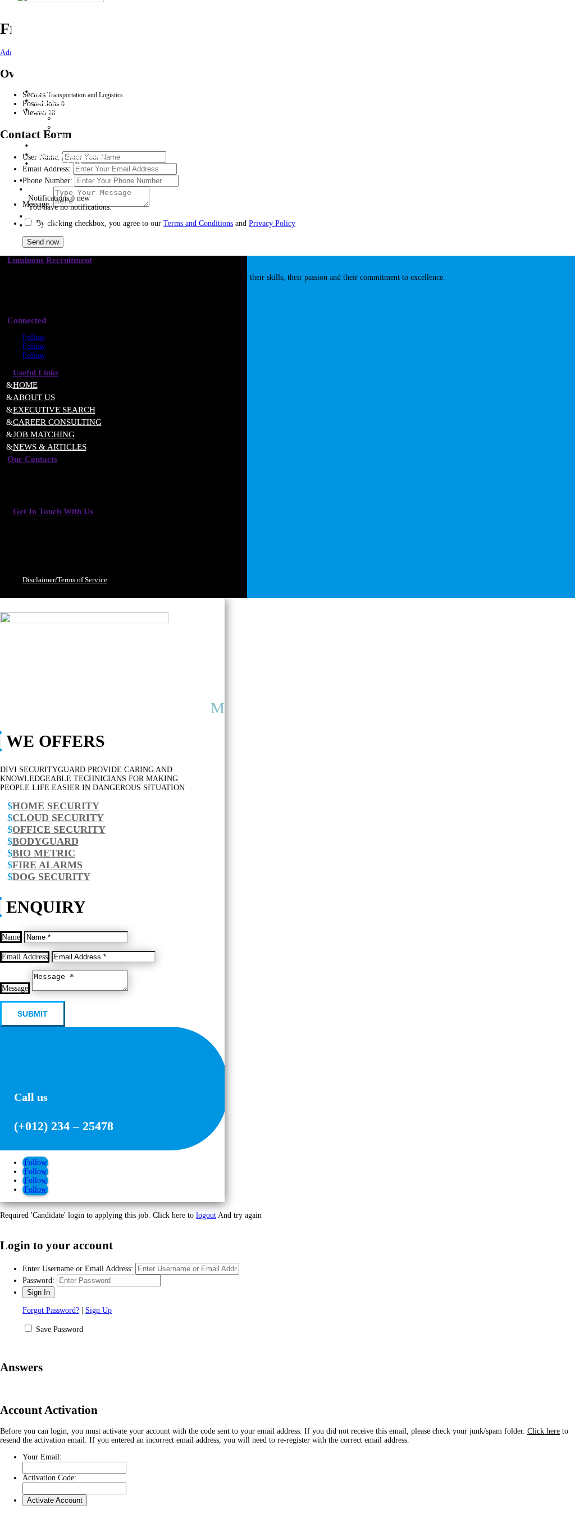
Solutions (56, 109)
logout (206, 1215)
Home (25, 384)
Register (49, 216)
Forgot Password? (50, 1310)
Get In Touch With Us (53, 511)
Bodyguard (45, 841)
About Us (34, 397)
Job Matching (44, 434)
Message (15, 988)
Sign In (44, 225)
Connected (26, 320)
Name (11, 937)
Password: (38, 1280)
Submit (32, 1013)
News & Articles (49, 446)
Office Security (59, 829)
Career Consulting (98, 127)
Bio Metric (43, 853)
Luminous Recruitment (49, 260)
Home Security (55, 806)
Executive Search (95, 118)
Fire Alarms (47, 865)
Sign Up (98, 1310)
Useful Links (35, 372)
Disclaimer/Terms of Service (64, 579)
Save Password (59, 1329)
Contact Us (58, 163)
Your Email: (42, 1457)
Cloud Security (58, 817)
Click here (543, 1431)
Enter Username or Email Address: (77, 1268)
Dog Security (51, 876)
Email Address (25, 957)
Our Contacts (32, 459)
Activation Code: (49, 1478)
